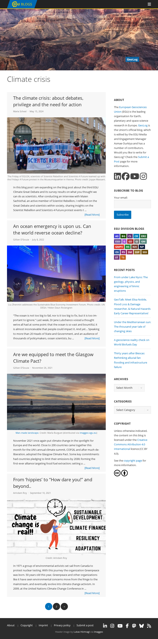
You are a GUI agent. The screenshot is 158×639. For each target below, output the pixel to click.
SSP (137, 252)
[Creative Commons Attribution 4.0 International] (117, 475)
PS (123, 252)
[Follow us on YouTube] (134, 176)
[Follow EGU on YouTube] (120, 626)
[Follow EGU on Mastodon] (134, 626)
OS (117, 252)
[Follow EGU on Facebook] (127, 626)
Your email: (121, 197)
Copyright (27, 625)
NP (142, 247)
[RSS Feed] (149, 626)
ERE (143, 236)
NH (134, 247)
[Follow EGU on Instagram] (112, 626)
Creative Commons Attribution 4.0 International (130, 444)
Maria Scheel (20, 111)
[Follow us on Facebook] (126, 176)
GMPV (119, 247)
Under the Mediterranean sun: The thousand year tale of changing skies (132, 326)
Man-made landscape (27, 432)
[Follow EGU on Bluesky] (141, 626)
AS (116, 236)
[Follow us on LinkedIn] (117, 176)
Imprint (43, 625)
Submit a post (85, 625)
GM (143, 241)
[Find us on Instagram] (143, 176)
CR (136, 236)
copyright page (133, 460)
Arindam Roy (20, 492)
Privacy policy (62, 625)
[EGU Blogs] (22, 7)
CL (129, 236)
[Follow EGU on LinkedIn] (105, 626)
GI (136, 241)
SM (130, 252)
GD (130, 241)
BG (123, 236)
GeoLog (143, 125)
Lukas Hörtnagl (82, 631)
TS (122, 257)
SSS (145, 252)
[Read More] (92, 214)
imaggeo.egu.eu (88, 432)
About (11, 625)
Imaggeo (98, 631)
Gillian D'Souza (21, 239)
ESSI (117, 241)
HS (127, 247)
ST (116, 257)
